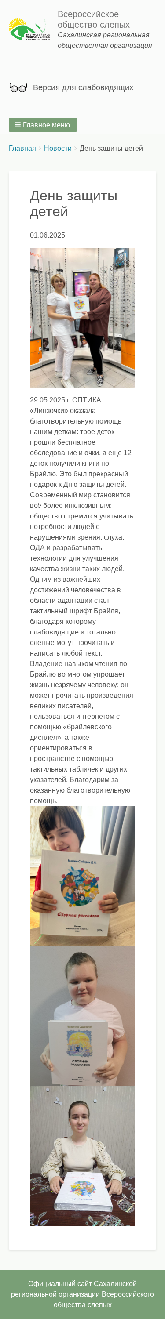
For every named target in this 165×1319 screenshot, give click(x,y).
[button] (43, 125)
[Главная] (33, 30)
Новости (58, 148)
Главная (22, 148)
